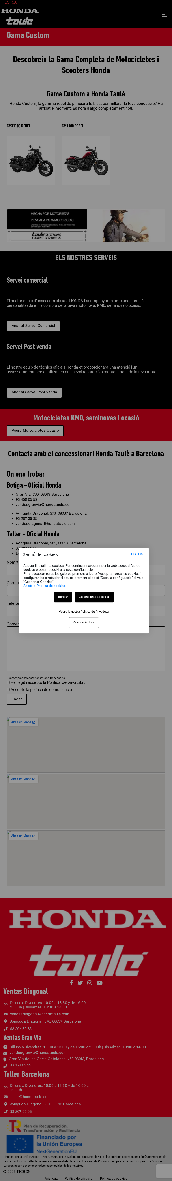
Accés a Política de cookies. (44, 586)
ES (133, 555)
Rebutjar (63, 596)
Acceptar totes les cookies (94, 596)
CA (140, 555)
